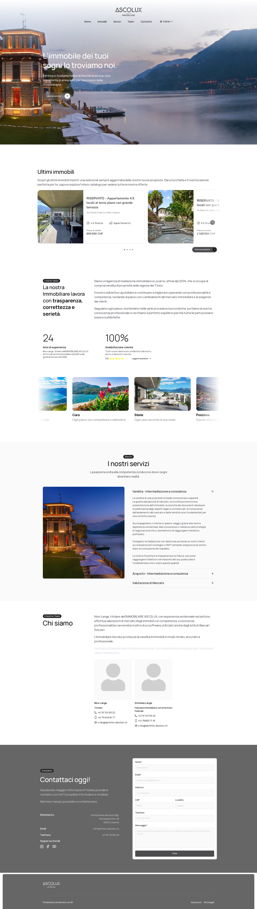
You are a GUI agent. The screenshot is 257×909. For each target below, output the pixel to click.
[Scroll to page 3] (129, 250)
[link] (91, 217)
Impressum (196, 902)
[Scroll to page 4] (133, 250)
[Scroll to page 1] (124, 250)
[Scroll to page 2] (127, 250)
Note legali (209, 902)
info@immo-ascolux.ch (106, 828)
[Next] (212, 222)
